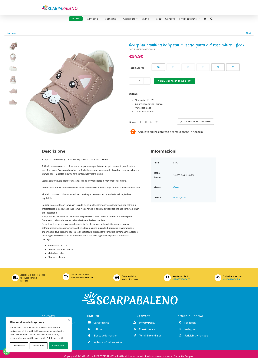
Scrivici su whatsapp (196, 335)
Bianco (176, 197)
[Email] (162, 122)
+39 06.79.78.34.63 (181, 279)
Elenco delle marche (104, 335)
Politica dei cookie (55, 338)
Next (248, 33)
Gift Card (98, 329)
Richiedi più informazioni (108, 342)
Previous (11, 33)
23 (233, 67)
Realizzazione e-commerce (158, 356)
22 (218, 67)
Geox (176, 187)
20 (188, 67)
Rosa (183, 197)
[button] (211, 18)
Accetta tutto (58, 345)
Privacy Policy (147, 322)
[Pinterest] (156, 122)
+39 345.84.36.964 (231, 279)
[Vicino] (69, 320)
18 (158, 67)
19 (173, 67)
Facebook (190, 322)
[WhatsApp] (151, 122)
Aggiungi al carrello (172, 80)
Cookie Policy (147, 329)
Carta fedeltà (101, 322)
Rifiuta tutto (38, 345)
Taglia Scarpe (136, 67)
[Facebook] (140, 122)
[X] (146, 122)
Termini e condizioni (150, 335)
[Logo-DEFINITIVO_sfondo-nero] (129, 291)
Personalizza (19, 345)
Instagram (190, 329)
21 (203, 67)
